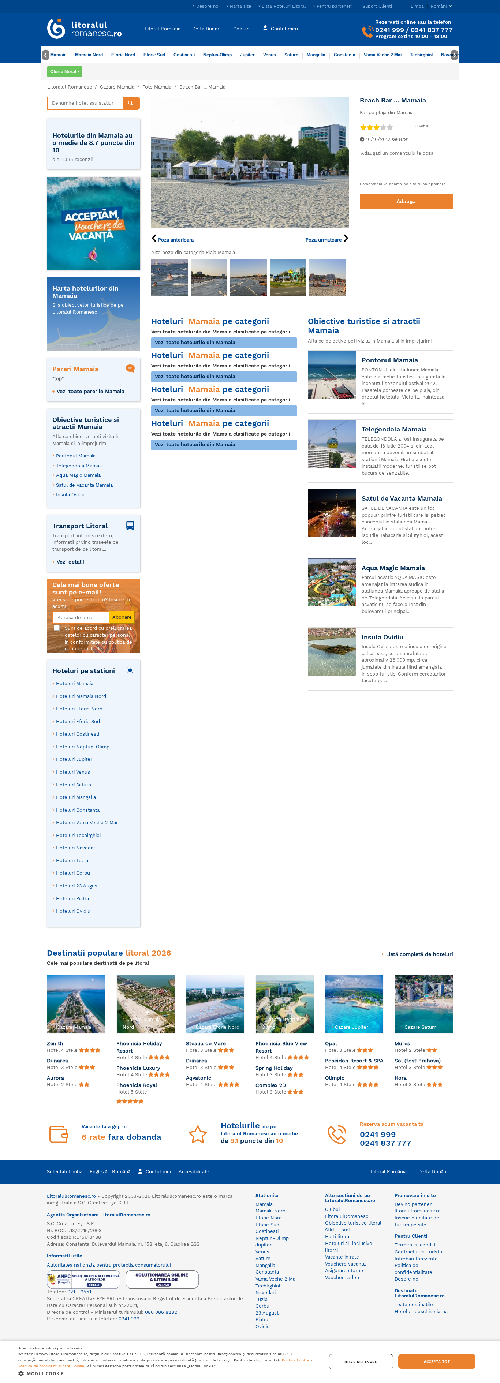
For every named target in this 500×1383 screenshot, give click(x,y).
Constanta (344, 54)
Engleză (98, 1171)
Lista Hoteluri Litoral (284, 6)
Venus (269, 54)
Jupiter (247, 54)
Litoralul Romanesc (69, 87)
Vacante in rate (342, 1257)
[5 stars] (389, 127)
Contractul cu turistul (419, 1252)
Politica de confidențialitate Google (51, 1365)
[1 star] (363, 127)
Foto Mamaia (156, 87)
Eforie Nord (123, 54)
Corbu (262, 1306)
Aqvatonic (198, 1078)
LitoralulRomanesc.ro (71, 1196)
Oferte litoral (63, 71)
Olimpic (334, 1078)
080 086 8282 (161, 1312)
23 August (267, 1313)
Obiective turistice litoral (353, 1223)
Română (121, 1171)
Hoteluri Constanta (78, 810)
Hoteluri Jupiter (74, 759)
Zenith (55, 1043)
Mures (402, 1043)
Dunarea (57, 1061)
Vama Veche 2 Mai (383, 54)
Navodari (265, 1292)
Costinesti (184, 54)
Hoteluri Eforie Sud (78, 721)
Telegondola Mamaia (79, 465)
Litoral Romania (162, 28)
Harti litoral (338, 1236)
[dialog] (250, 1362)
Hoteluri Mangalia (76, 797)
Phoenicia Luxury (138, 1068)
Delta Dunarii (206, 28)
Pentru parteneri (334, 6)
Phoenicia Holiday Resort (139, 1047)
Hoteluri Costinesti (77, 734)
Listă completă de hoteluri (419, 954)
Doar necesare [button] (360, 1361)
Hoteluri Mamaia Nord (81, 696)
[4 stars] (383, 127)
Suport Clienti (377, 6)
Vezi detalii (70, 562)
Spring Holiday (274, 1068)
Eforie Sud (154, 54)
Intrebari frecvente (416, 1258)
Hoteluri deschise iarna (421, 1311)
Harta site (240, 6)
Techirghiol (421, 54)
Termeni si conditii (415, 1245)
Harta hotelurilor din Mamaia (85, 291)
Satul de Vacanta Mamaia (84, 485)
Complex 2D (270, 1085)
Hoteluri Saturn (73, 785)
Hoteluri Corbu (73, 873)
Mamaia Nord (89, 54)
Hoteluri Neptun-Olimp (82, 747)
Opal (331, 1043)
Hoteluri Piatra (72, 898)
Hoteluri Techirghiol (78, 835)
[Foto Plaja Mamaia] (169, 277)
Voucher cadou (342, 1277)
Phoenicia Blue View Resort (281, 1047)
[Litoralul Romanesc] (84, 30)
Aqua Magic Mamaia (78, 475)
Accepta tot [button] (437, 1361)
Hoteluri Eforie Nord (79, 708)
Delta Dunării (432, 1171)
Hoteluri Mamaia (74, 683)
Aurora (55, 1078)
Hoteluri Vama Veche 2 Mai (86, 822)
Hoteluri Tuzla (72, 860)
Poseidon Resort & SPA (354, 1061)
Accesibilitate (194, 1171)
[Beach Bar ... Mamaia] (250, 161)
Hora (401, 1078)
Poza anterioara (175, 240)
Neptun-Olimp (217, 54)
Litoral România (389, 1171)
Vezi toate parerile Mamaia (90, 391)
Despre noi (207, 6)
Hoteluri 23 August (77, 886)
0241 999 (389, 30)
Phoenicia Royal (136, 1085)
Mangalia (316, 54)
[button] (167, 1373)
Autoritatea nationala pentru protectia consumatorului (109, 1265)
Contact (242, 28)
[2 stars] (369, 127)
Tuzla (261, 1299)
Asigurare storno (344, 1270)
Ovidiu (262, 1326)
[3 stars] (376, 127)
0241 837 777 (432, 30)
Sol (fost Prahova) (418, 1061)
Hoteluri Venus (73, 772)
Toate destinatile (414, 1304)
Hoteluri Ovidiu (73, 911)
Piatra (261, 1319)
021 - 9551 (79, 1291)
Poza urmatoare (324, 240)
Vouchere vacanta (345, 1264)
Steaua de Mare (206, 1043)
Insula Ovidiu (71, 494)
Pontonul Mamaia (76, 456)
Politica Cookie (296, 1360)
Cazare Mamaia (117, 87)
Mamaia (58, 54)
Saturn (291, 54)
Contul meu (284, 28)
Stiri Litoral (337, 1230)
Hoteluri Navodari (76, 848)
